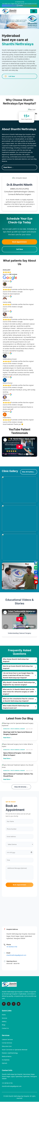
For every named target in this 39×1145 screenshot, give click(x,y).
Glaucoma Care (7, 1101)
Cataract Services (7, 1094)
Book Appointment (19, 297)
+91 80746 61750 (19, 2)
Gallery (4, 1076)
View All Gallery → (28, 527)
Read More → (8, 222)
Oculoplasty (5, 1115)
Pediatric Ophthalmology (10, 1108)
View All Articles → (21, 842)
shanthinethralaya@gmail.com (11, 1141)
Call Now (12, 76)
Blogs (3, 1080)
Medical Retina (6, 1111)
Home (4, 1070)
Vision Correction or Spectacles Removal (14, 1105)
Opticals (4, 1118)
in (18, 1059)
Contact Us (5, 1083)
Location (20, 5)
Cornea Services (7, 1098)
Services (4, 1073)
